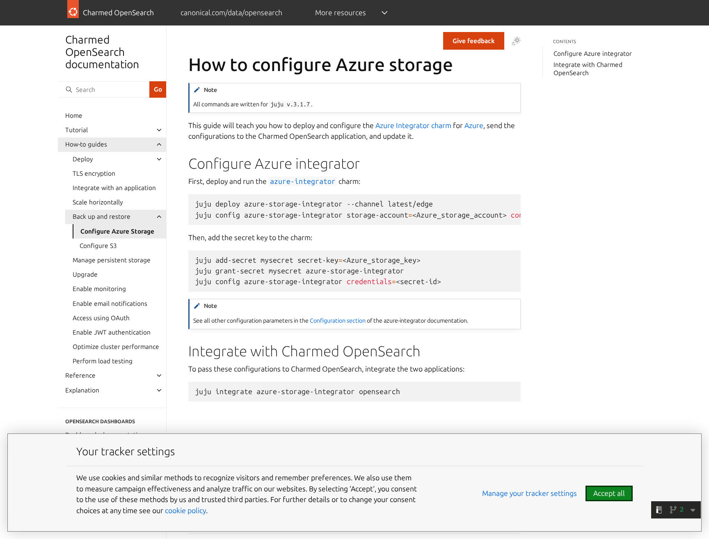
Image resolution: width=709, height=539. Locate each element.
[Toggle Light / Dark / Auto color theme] (516, 41)
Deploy (83, 159)
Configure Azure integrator (592, 53)
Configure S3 (98, 245)
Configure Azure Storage (117, 231)
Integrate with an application (114, 187)
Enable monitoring (99, 288)
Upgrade (85, 274)
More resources (340, 12)
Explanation (82, 390)
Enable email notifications (110, 303)
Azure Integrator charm (413, 125)
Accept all (609, 493)
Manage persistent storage (112, 260)
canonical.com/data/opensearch (231, 12)
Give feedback (474, 40)
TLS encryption (94, 173)
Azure (473, 125)
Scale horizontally (98, 202)
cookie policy (185, 510)
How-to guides (86, 144)
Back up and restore (101, 216)
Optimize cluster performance (116, 346)
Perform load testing (103, 361)
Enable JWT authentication (112, 332)
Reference (80, 375)
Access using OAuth (101, 317)
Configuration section (338, 320)
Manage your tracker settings (529, 493)
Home (73, 115)
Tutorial (76, 129)
